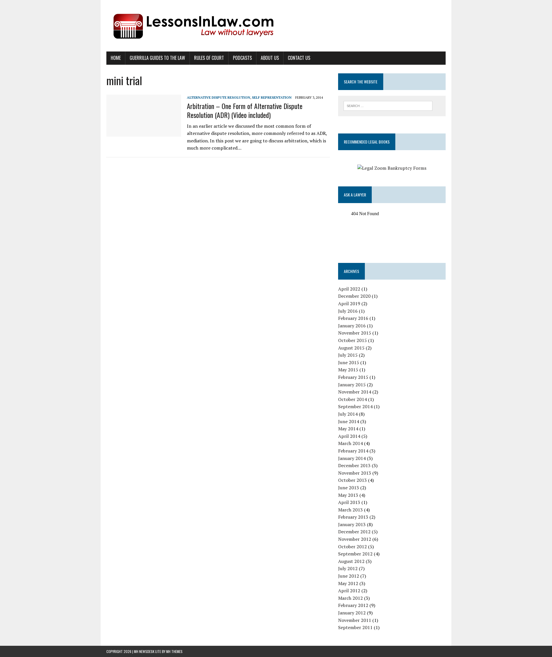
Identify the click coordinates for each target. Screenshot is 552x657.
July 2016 (348, 311)
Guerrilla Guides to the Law (157, 57)
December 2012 (354, 531)
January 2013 (352, 524)
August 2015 (351, 348)
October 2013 (352, 480)
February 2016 (353, 318)
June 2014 (348, 421)
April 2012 (349, 590)
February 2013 (353, 517)
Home (116, 57)
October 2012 (352, 546)
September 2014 (355, 406)
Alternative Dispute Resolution (218, 97)
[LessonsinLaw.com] (276, 26)
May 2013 (348, 495)
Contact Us (299, 57)
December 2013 (354, 465)
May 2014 (348, 428)
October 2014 (352, 399)
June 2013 (348, 487)
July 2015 (348, 355)
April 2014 (349, 436)
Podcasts (242, 57)
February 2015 (353, 377)
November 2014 (354, 392)
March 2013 (350, 510)
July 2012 (348, 568)
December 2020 (354, 296)
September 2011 (355, 627)
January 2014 (352, 458)
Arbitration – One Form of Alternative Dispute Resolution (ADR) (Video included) (244, 110)
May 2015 (348, 369)
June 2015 (348, 362)
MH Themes (174, 651)
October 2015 (352, 340)
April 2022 (349, 289)
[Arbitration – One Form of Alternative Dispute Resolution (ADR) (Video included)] (143, 132)
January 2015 (352, 384)
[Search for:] (388, 105)
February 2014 (353, 451)
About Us (270, 57)
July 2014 (348, 414)
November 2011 (354, 620)
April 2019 (349, 303)
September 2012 (355, 554)
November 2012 (354, 539)
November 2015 (354, 333)
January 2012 (352, 613)
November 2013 (354, 473)
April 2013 (349, 502)
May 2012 (348, 583)
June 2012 (348, 576)
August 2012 (351, 561)
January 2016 (352, 325)
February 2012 (353, 605)
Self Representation (272, 97)
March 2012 (350, 598)
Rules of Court (209, 57)
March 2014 (350, 443)
